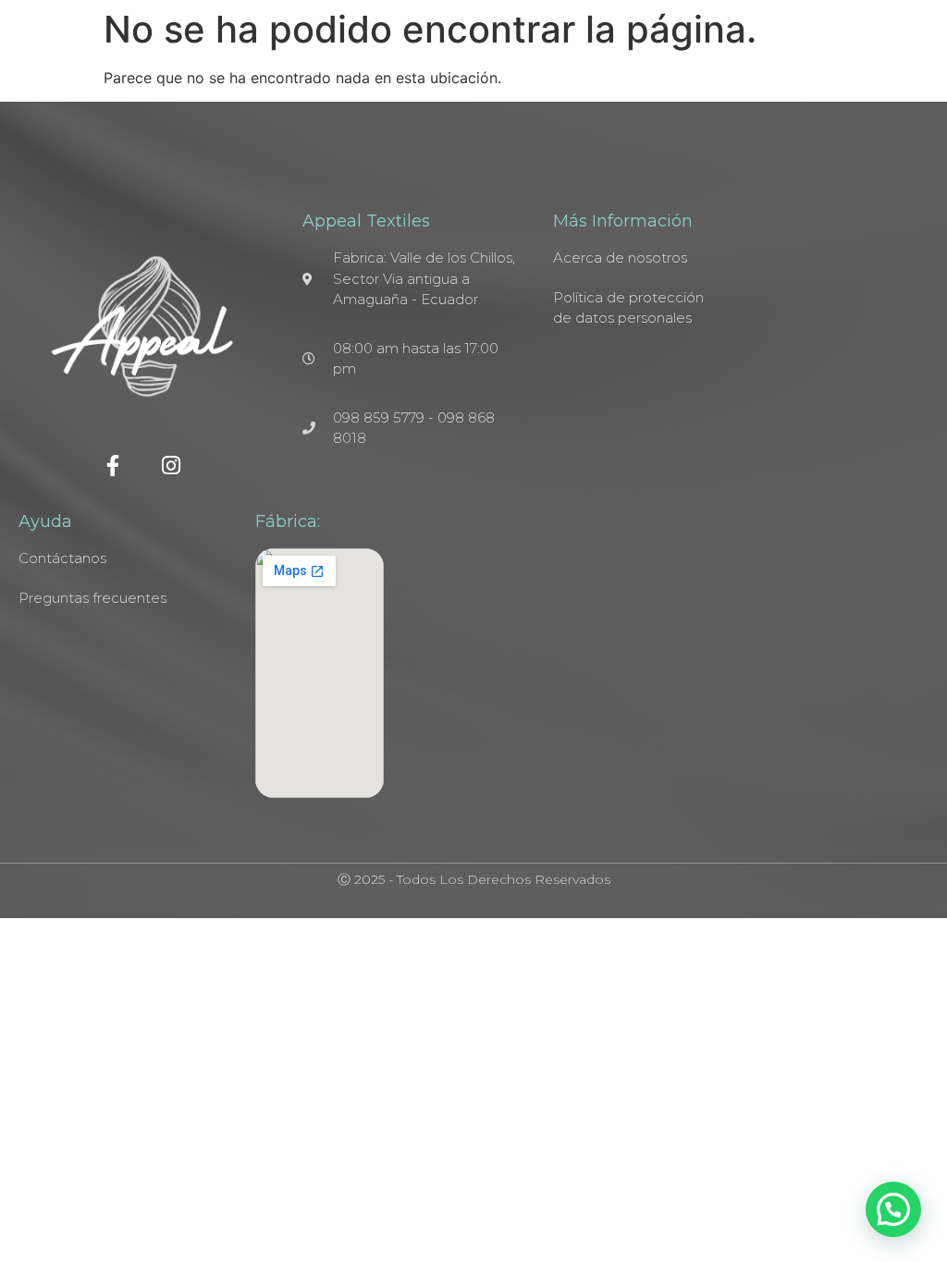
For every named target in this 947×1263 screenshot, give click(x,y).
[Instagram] (171, 465)
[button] (893, 1209)
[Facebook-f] (113, 465)
